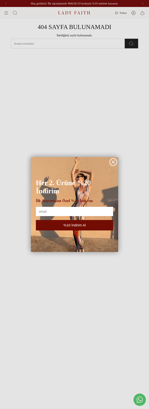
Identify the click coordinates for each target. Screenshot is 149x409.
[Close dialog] (113, 162)
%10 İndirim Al (74, 225)
